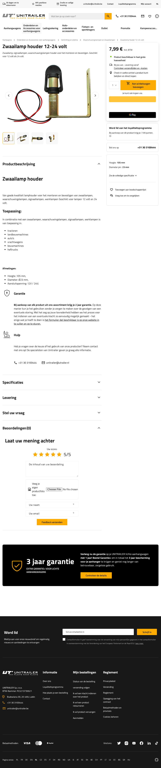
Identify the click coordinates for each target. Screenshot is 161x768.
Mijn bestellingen (84, 672)
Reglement (108, 692)
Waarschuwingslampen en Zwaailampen (99, 39)
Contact (110, 3)
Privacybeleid (109, 681)
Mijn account (146, 4)
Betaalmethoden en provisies (112, 709)
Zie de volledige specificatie (121, 175)
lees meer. (139, 643)
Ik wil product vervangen (84, 711)
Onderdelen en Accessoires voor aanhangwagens (36, 39)
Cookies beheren (111, 716)
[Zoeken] (108, 16)
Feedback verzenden (52, 522)
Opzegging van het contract (111, 700)
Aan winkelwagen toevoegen (141, 85)
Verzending (108, 686)
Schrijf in (147, 632)
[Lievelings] (149, 16)
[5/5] (59, 454)
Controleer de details (96, 575)
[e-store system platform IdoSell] (156, 760)
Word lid (11, 632)
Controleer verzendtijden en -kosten (130, 68)
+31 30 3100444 (128, 16)
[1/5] (35, 454)
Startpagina (7, 39)
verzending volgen (81, 687)
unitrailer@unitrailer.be (17, 708)
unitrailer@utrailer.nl (57, 363)
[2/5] (41, 454)
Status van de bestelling (84, 681)
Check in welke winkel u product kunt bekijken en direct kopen (131, 74)
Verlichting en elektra (69, 39)
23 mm (125, 167)
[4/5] (53, 454)
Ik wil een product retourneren (81, 704)
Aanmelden (78, 718)
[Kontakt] (20, 676)
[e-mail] (142, 16)
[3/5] (47, 454)
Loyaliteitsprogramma (127, 3)
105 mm (121, 162)
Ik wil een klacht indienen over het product (84, 695)
